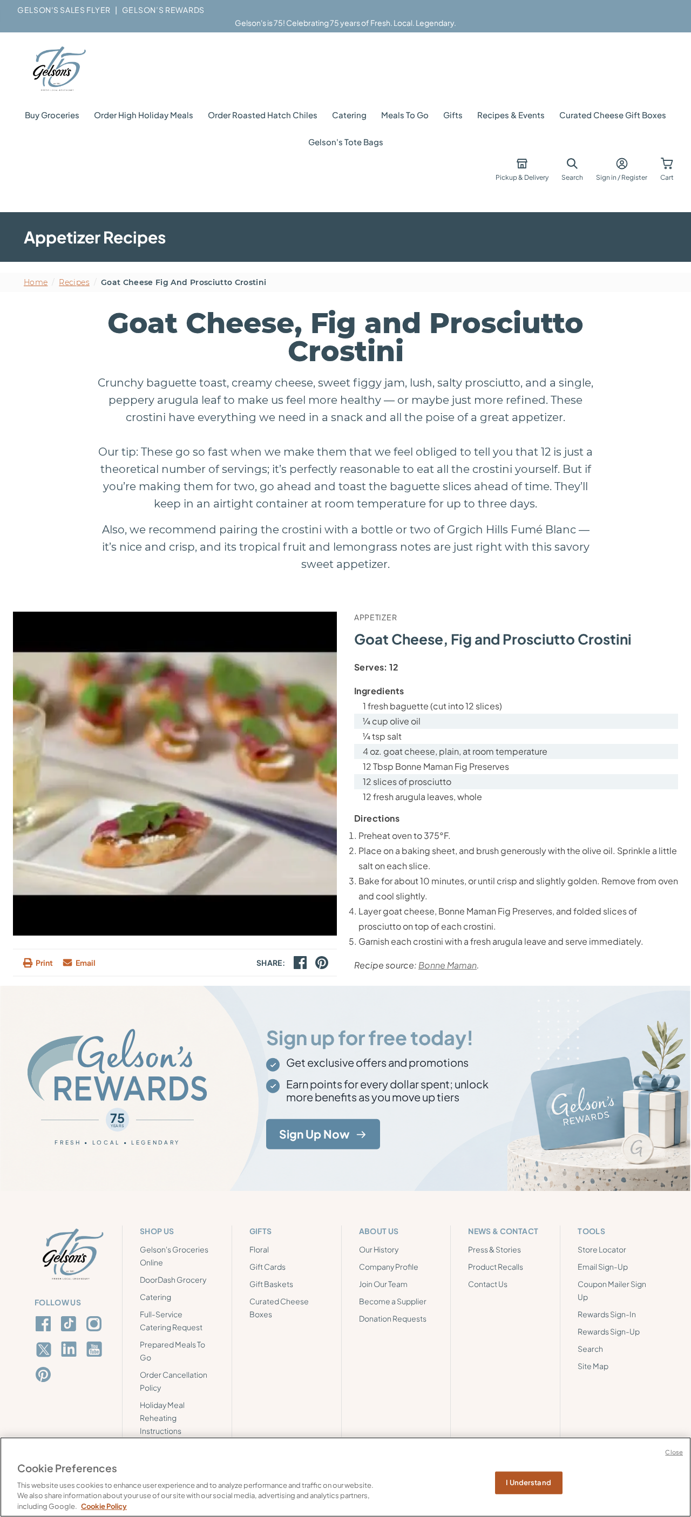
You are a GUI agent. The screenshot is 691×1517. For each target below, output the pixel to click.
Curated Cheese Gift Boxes (612, 115)
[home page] (58, 69)
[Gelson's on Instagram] (95, 1323)
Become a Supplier (392, 1301)
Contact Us (487, 1284)
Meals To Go (405, 115)
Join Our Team (383, 1284)
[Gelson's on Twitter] (45, 1350)
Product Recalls (495, 1266)
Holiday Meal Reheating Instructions (162, 1417)
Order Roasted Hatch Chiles (262, 115)
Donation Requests (392, 1318)
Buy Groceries (52, 115)
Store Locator (602, 1249)
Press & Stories (494, 1249)
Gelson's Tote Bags (345, 142)
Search (590, 1348)
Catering (349, 115)
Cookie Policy (104, 1505)
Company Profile (388, 1266)
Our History (378, 1249)
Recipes (74, 282)
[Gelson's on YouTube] (95, 1351)
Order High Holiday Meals (143, 115)
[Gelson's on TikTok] (70, 1326)
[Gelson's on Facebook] (45, 1323)
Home (36, 282)
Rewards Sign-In (607, 1314)
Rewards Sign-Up (609, 1331)
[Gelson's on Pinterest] (45, 1374)
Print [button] (44, 962)
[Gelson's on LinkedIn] (70, 1349)
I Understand (528, 1482)
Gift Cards (267, 1266)
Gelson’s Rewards (163, 10)
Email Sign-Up (603, 1266)
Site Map (593, 1366)
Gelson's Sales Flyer (64, 10)
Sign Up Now (314, 1134)
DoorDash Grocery (173, 1279)
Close (674, 1451)
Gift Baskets (271, 1284)
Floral (259, 1249)
